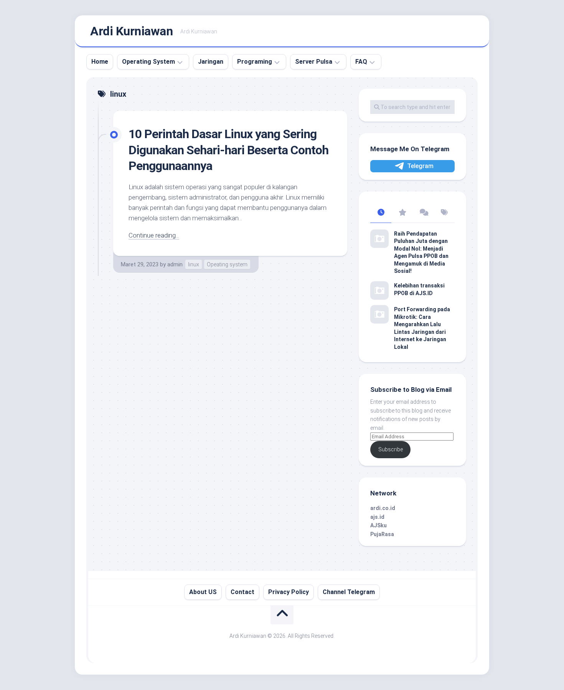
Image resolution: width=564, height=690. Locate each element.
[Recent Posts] (380, 213)
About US (203, 592)
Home (99, 61)
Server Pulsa (313, 61)
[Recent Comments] (423, 213)
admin (175, 264)
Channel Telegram (349, 592)
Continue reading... (154, 235)
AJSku (378, 525)
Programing (254, 61)
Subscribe (390, 449)
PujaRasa (382, 534)
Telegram (420, 166)
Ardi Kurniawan (131, 31)
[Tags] (444, 213)
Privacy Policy (288, 592)
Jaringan (210, 61)
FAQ (361, 61)
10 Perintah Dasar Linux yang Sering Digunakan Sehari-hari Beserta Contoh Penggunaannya (228, 150)
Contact (242, 592)
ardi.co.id (382, 508)
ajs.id (377, 517)
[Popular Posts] (401, 213)
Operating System (148, 61)
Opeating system (227, 264)
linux (193, 264)
